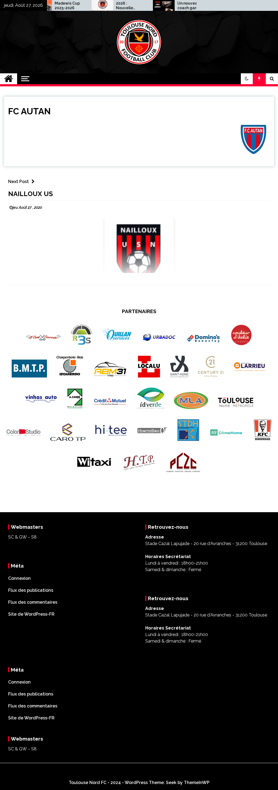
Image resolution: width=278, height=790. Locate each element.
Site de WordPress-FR (31, 614)
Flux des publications (30, 590)
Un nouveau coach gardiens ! (180, 5)
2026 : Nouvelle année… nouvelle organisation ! (117, 5)
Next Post (18, 181)
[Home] (8, 78)
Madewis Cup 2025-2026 (55, 5)
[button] (247, 78)
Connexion (19, 578)
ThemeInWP (197, 782)
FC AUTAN (29, 111)
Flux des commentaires (32, 602)
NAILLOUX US (30, 194)
